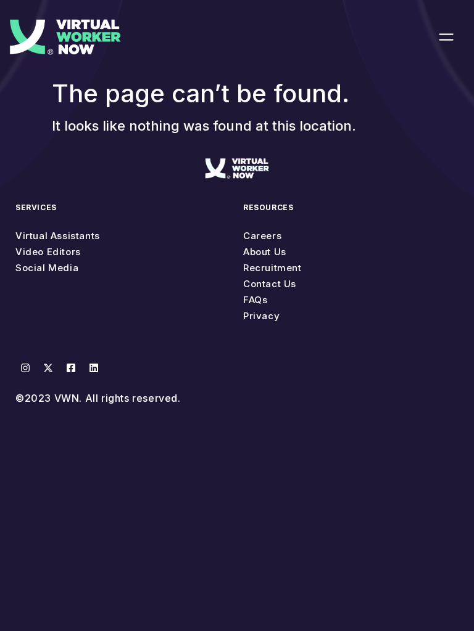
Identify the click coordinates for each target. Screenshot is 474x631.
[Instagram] (25, 368)
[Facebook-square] (71, 368)
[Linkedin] (94, 368)
